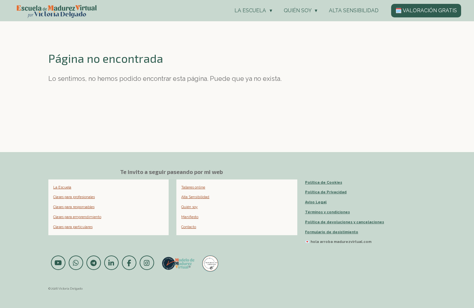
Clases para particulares (73, 227)
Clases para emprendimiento (77, 217)
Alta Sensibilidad (195, 197)
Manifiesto (189, 217)
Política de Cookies (323, 182)
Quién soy (189, 207)
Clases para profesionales (74, 197)
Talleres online (193, 187)
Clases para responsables (73, 207)
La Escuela (62, 187)
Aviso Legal (316, 202)
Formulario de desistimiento (331, 232)
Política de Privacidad (326, 192)
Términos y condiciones (327, 212)
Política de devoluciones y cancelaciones (344, 222)
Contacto (188, 227)
